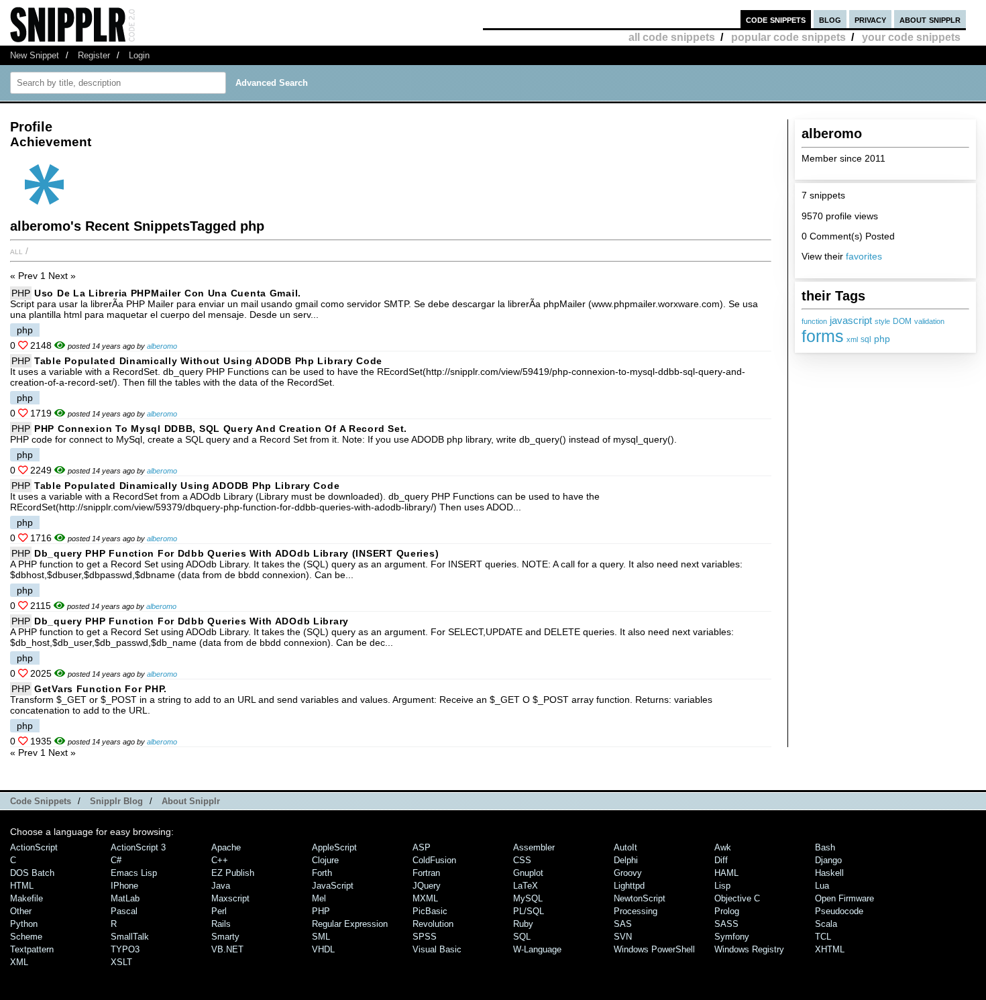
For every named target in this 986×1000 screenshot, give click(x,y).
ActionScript (34, 847)
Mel (319, 898)
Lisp (722, 886)
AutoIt (625, 847)
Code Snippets (40, 801)
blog (830, 19)
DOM (902, 321)
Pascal (124, 911)
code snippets (776, 19)
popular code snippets (788, 37)
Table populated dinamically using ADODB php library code (186, 485)
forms (823, 336)
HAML (726, 873)
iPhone (124, 886)
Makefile (26, 898)
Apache (226, 847)
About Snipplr (191, 801)
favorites (864, 256)
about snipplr (930, 19)
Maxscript (230, 898)
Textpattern (32, 949)
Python (24, 924)
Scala (826, 924)
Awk (722, 847)
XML (19, 962)
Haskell (829, 873)
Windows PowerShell (654, 949)
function (814, 321)
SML (321, 937)
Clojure (325, 860)
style (882, 321)
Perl (219, 911)
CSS (522, 860)
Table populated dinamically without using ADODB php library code (208, 360)
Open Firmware (844, 898)
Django (828, 860)
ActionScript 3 (138, 847)
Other (21, 911)
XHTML (829, 949)
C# (116, 860)
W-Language (537, 949)
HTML (22, 886)
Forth (322, 873)
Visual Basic (437, 949)
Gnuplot (528, 873)
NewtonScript (639, 898)
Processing (635, 911)
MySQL (528, 898)
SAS (623, 924)
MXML (425, 898)
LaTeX (525, 886)
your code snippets (911, 37)
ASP (422, 847)
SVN (623, 937)
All (16, 250)
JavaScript (332, 886)
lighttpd (629, 886)
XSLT (121, 962)
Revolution (433, 924)
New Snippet (34, 55)
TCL (823, 937)
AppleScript (334, 847)
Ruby (523, 924)
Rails (221, 924)
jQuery (427, 886)
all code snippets (671, 37)
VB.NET (227, 949)
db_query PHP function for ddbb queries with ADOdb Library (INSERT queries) (236, 553)
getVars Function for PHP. (100, 688)
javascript (851, 320)
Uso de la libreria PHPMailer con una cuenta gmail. (167, 293)
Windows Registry (749, 949)
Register (94, 55)
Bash (825, 847)
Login (139, 55)
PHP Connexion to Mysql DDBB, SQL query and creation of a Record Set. (220, 428)
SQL (522, 937)
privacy (870, 19)
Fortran (426, 873)
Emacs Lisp (134, 873)
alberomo (162, 346)
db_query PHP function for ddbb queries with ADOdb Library (191, 621)
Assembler (534, 847)
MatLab (125, 898)
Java (220, 886)
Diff (721, 860)
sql (866, 339)
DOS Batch (32, 873)
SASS (726, 924)
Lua (822, 886)
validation (929, 321)
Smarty (225, 937)
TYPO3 (125, 949)
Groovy (628, 873)
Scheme (26, 937)
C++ (219, 860)
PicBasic (430, 911)
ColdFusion (434, 860)
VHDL (323, 949)
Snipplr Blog (116, 801)
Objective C (737, 898)
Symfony (731, 937)
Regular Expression (350, 924)
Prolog (726, 911)
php (882, 338)
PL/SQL (528, 911)
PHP (20, 293)
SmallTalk (130, 937)
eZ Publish (232, 873)
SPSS (425, 937)
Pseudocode (839, 911)
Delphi (626, 860)
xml (852, 339)
